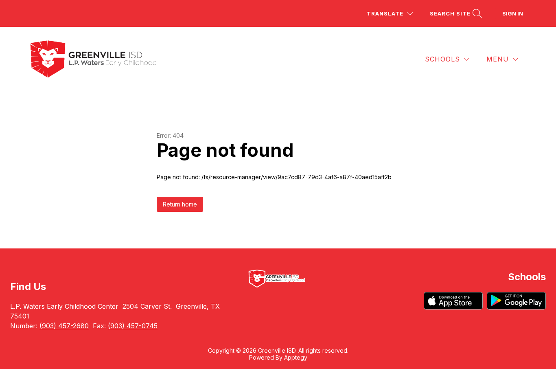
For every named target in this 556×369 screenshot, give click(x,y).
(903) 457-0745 (133, 326)
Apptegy (295, 357)
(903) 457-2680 (64, 326)
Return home (180, 204)
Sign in (512, 13)
